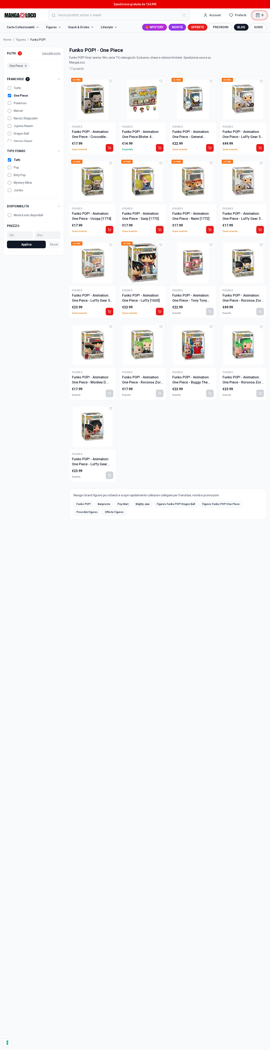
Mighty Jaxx (143, 504)
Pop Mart (122, 504)
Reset (54, 244)
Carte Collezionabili (21, 27)
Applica (26, 244)
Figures (51, 27)
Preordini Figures (87, 512)
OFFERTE (197, 27)
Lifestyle (107, 27)
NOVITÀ (177, 27)
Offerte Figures (114, 512)
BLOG (241, 27)
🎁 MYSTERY (154, 27)
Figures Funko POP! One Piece (221, 504)
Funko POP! (83, 504)
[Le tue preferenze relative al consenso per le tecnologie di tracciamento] (7, 1043)
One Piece (16, 65)
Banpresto (104, 504)
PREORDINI (220, 27)
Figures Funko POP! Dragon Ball (176, 504)
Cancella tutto (51, 53)
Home (7, 39)
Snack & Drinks (78, 27)
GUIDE (258, 27)
